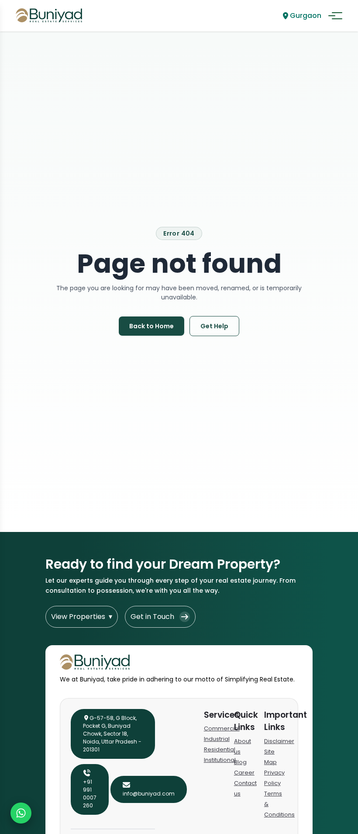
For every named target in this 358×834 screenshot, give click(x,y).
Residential (219, 749)
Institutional (220, 760)
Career (244, 772)
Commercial (222, 728)
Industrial (217, 739)
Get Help (214, 326)
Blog (240, 762)
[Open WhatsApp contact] (20, 813)
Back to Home (151, 326)
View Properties (81, 617)
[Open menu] (335, 15)
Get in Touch (152, 617)
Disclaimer (279, 741)
